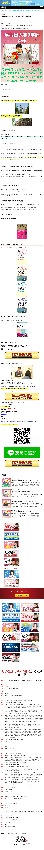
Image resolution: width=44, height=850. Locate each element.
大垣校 (11, 753)
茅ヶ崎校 (20, 735)
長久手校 (36, 759)
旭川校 (28, 680)
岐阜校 (7, 753)
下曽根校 (40, 811)
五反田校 (17, 725)
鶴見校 (35, 732)
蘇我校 (25, 713)
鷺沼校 (25, 735)
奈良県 (2, 785)
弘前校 (7, 684)
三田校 (12, 781)
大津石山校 (8, 766)
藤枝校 (18, 755)
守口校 (7, 775)
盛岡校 (7, 686)
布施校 (24, 775)
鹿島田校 (7, 735)
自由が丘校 (18, 718)
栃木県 (2, 700)
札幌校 (7, 680)
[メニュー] (41, 7)
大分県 (2, 822)
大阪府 (2, 772)
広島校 (7, 796)
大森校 (31, 721)
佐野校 (25, 700)
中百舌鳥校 (37, 777)
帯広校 (39, 680)
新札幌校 (11, 680)
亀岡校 (11, 770)
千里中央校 (24, 774)
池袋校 (19, 715)
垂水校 (11, 782)
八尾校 (15, 774)
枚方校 (23, 772)
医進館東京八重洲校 (10, 727)
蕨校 (12, 707)
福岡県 (2, 810)
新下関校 (11, 798)
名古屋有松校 (16, 762)
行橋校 (19, 811)
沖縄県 (2, 829)
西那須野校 (20, 700)
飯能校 (30, 706)
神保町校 (19, 719)
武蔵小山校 (35, 719)
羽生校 (15, 707)
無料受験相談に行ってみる (22, 595)
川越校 (27, 704)
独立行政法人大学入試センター (14, 833)
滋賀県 (2, 766)
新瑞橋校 (33, 760)
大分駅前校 (8, 822)
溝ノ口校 (7, 732)
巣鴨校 (41, 716)
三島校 (26, 755)
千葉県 (2, 710)
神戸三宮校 (12, 779)
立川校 (26, 715)
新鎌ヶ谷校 (28, 710)
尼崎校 (19, 782)
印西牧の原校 (8, 713)
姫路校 (7, 779)
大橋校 (15, 811)
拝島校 (23, 721)
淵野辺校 (16, 735)
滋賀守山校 (13, 766)
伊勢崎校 (19, 702)
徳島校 (7, 800)
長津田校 (39, 734)
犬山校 (7, 762)
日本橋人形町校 (9, 722)
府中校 (27, 721)
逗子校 (19, 734)
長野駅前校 (12, 750)
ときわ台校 (38, 724)
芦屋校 (29, 779)
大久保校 (15, 782)
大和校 (7, 731)
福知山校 (18, 770)
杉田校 (28, 735)
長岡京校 (36, 769)
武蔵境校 (21, 725)
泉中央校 (13, 688)
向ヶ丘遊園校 (34, 731)
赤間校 (28, 811)
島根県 (2, 791)
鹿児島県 (2, 826)
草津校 (23, 766)
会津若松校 (16, 695)
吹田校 (35, 774)
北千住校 (31, 718)
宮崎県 (2, 824)
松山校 (7, 805)
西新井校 (30, 725)
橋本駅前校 (12, 787)
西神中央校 (23, 781)
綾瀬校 (29, 724)
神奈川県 (2, 729)
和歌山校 (7, 787)
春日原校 (7, 811)
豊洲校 (33, 724)
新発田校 (22, 739)
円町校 (32, 769)
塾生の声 (2, 14)
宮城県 (2, 688)
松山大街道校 (12, 805)
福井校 (7, 746)
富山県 (2, 741)
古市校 (28, 775)
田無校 (7, 721)
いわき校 (11, 695)
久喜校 (19, 706)
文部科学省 (23, 833)
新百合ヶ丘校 (29, 734)
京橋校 (14, 775)
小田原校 (29, 729)
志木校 (35, 704)
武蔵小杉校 (25, 731)
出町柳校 (41, 769)
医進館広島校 (24, 796)
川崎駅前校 (39, 735)
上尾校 (7, 706)
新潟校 (7, 739)
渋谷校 (15, 719)
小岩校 (11, 719)
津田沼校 (19, 710)
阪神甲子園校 (17, 781)
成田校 (7, 711)
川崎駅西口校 (12, 737)
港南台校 (19, 731)
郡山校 (21, 695)
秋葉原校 (32, 722)
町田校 (22, 715)
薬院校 (32, 811)
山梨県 (2, 748)
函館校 (32, 680)
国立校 (25, 725)
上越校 (11, 739)
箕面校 (31, 774)
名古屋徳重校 (8, 760)
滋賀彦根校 (19, 766)
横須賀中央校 (38, 729)
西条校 (14, 796)
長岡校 (14, 739)
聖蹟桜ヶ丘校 (29, 719)
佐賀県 (2, 815)
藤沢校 (20, 729)
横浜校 (11, 729)
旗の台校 (40, 722)
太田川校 (16, 757)
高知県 (2, 807)
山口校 (7, 798)
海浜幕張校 (21, 711)
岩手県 (2, 686)
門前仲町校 (14, 715)
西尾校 (17, 760)
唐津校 (11, 815)
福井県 (2, 746)
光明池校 (22, 777)
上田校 (16, 750)
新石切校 (17, 777)
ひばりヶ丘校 (21, 722)
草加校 (11, 706)
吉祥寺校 (36, 718)
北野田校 (13, 777)
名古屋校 (7, 757)
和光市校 (39, 706)
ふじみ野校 (8, 707)
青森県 (2, 684)
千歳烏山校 (19, 721)
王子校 (25, 724)
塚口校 (7, 782)
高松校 (7, 803)
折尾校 (36, 811)
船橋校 (41, 710)
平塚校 (33, 729)
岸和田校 (11, 774)
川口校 (14, 704)
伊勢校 (14, 764)
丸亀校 (11, 803)
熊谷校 (7, 704)
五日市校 (19, 796)
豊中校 (30, 772)
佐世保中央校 (12, 817)
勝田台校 (33, 710)
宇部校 (15, 798)
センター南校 (8, 734)
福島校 (7, 695)
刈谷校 (32, 757)
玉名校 (17, 819)
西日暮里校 (27, 722)
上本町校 (39, 772)
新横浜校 (24, 729)
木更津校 (16, 711)
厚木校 (7, 729)
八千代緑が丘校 (35, 711)
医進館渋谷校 (8, 724)
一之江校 (21, 724)
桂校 (14, 770)
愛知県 (2, 757)
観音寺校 (15, 803)
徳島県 (2, 800)
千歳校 (36, 680)
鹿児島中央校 (8, 826)
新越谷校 (22, 704)
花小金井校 (17, 727)
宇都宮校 (7, 700)
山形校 (7, 693)
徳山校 (19, 798)
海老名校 (35, 734)
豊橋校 (7, 759)
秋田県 (2, 691)
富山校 (7, 741)
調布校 (22, 718)
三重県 (2, 764)
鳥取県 (2, 789)
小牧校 (32, 759)
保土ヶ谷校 (33, 735)
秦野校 (39, 732)
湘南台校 (30, 732)
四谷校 (15, 716)
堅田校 (27, 766)
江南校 (29, 760)
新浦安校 (11, 710)
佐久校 (24, 750)
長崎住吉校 (22, 817)
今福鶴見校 (19, 775)
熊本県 (2, 819)
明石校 (22, 779)
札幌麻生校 (23, 680)
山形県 (2, 693)
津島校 (11, 762)
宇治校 (7, 770)
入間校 (23, 706)
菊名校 (7, 737)
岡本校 (38, 781)
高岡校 (11, 741)
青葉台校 (11, 731)
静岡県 (2, 755)
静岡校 (7, 755)
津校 (7, 764)
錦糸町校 (29, 716)
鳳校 (28, 774)
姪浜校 (11, 811)
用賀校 (35, 721)
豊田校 (16, 759)
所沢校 (18, 704)
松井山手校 (17, 769)
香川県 (2, 803)
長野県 (2, 750)
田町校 (7, 716)
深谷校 (27, 706)
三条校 (18, 739)
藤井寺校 (31, 777)
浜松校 (11, 755)
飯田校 (20, 750)
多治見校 (15, 753)
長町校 (17, 688)
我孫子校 (21, 713)
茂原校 (25, 711)
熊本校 (7, 819)
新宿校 (36, 715)
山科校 (28, 769)
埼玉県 (2, 704)
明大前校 (41, 718)
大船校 (11, 735)
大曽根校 (28, 759)
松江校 (7, 791)
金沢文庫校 (21, 732)
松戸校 (37, 710)
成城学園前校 (8, 718)
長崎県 (2, 817)
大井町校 (27, 718)
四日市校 (10, 764)
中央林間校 (14, 734)
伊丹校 (25, 779)
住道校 (7, 774)
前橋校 (14, 702)
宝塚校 (33, 779)
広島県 (2, 796)
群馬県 (2, 702)
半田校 (24, 759)
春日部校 (31, 704)
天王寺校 (15, 772)
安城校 (13, 760)
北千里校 (27, 777)
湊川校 (28, 781)
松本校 (7, 750)
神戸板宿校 (8, 781)
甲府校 (7, 748)
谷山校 (13, 826)
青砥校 (13, 724)
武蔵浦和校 (24, 707)
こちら (34, 386)
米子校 (11, 789)
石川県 (2, 744)
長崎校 (7, 817)
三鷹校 (36, 722)
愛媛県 (2, 805)
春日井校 (20, 757)
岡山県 (2, 794)
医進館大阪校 (32, 775)
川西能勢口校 (33, 781)
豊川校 (38, 760)
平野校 (11, 772)
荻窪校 (19, 716)
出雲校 (11, 791)
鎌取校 (17, 713)
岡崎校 (11, 757)
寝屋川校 (35, 772)
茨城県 (2, 698)
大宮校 (11, 704)
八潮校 (28, 707)
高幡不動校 (15, 722)
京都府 (2, 769)
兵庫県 (2, 779)
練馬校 (33, 716)
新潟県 (2, 739)
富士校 (22, 755)
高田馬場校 (31, 715)
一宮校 (20, 759)
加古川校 (37, 779)
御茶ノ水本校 (8, 715)
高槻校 (27, 772)
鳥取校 (7, 789)
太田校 (11, 702)
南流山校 (11, 711)
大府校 (21, 760)
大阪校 (7, 772)
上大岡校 (16, 732)
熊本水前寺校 (12, 819)
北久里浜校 (23, 734)
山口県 (2, 798)
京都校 (7, 769)
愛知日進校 (12, 759)
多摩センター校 (13, 721)
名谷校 (23, 782)
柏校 (15, 710)
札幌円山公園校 (17, 680)
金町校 (37, 716)
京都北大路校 (23, 769)
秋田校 (7, 691)
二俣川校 (26, 732)
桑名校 (18, 764)
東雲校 (34, 725)
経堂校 (12, 725)
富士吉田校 (12, 748)
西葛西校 (40, 715)
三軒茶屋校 (24, 716)
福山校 (11, 796)
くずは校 (38, 775)
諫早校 (17, 817)
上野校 (24, 719)
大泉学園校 (40, 719)
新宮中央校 (24, 811)
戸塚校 (11, 732)
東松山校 (35, 706)
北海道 (2, 680)
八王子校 (11, 716)
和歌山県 (2, 787)
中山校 (39, 731)
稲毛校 (29, 711)
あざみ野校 (15, 729)
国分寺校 (7, 719)
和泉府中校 (8, 777)
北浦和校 (15, 706)
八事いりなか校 (27, 757)
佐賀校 (7, 815)
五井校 (13, 713)
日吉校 (29, 731)
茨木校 (19, 774)
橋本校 (15, 731)
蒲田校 (17, 724)
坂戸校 (19, 707)
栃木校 (15, 700)
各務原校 (19, 753)
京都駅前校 (12, 769)
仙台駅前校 (8, 688)
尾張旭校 (25, 760)
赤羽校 (13, 718)
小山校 (11, 700)
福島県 (2, 695)
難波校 (11, 775)
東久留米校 (8, 725)
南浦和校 (39, 704)
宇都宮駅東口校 (30, 700)
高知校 (7, 807)
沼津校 (14, 755)
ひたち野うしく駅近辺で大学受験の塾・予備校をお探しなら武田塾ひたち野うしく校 (18, 421)
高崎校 (7, 702)
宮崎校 (7, 824)
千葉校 (23, 710)
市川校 (7, 710)
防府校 (23, 798)
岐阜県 (2, 753)
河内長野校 (40, 774)
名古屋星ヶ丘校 (38, 757)
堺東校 (19, 772)
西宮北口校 (17, 779)
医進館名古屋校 (23, 762)
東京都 (2, 715)
